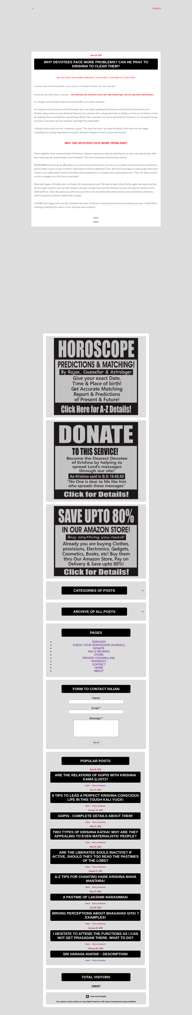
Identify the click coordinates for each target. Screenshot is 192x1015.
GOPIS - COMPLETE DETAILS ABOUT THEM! (95, 816)
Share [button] (96, 218)
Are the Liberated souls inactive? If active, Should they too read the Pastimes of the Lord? (95, 856)
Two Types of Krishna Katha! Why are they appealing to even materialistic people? (95, 834)
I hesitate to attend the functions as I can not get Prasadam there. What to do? (95, 936)
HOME (99, 667)
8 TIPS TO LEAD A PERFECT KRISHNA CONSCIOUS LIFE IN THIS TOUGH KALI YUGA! (95, 797)
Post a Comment (99, 786)
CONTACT (98, 664)
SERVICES (99, 641)
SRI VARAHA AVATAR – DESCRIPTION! (95, 954)
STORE (99, 654)
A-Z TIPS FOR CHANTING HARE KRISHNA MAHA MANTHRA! (95, 879)
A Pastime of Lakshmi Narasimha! (95, 897)
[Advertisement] (94, 22)
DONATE (99, 648)
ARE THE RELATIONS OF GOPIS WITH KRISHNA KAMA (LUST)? (95, 777)
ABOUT (99, 670)
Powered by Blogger (98, 996)
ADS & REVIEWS (99, 651)
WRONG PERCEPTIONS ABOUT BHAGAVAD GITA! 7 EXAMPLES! (95, 915)
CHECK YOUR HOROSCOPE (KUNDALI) (99, 645)
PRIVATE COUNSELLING (99, 657)
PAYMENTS (98, 661)
